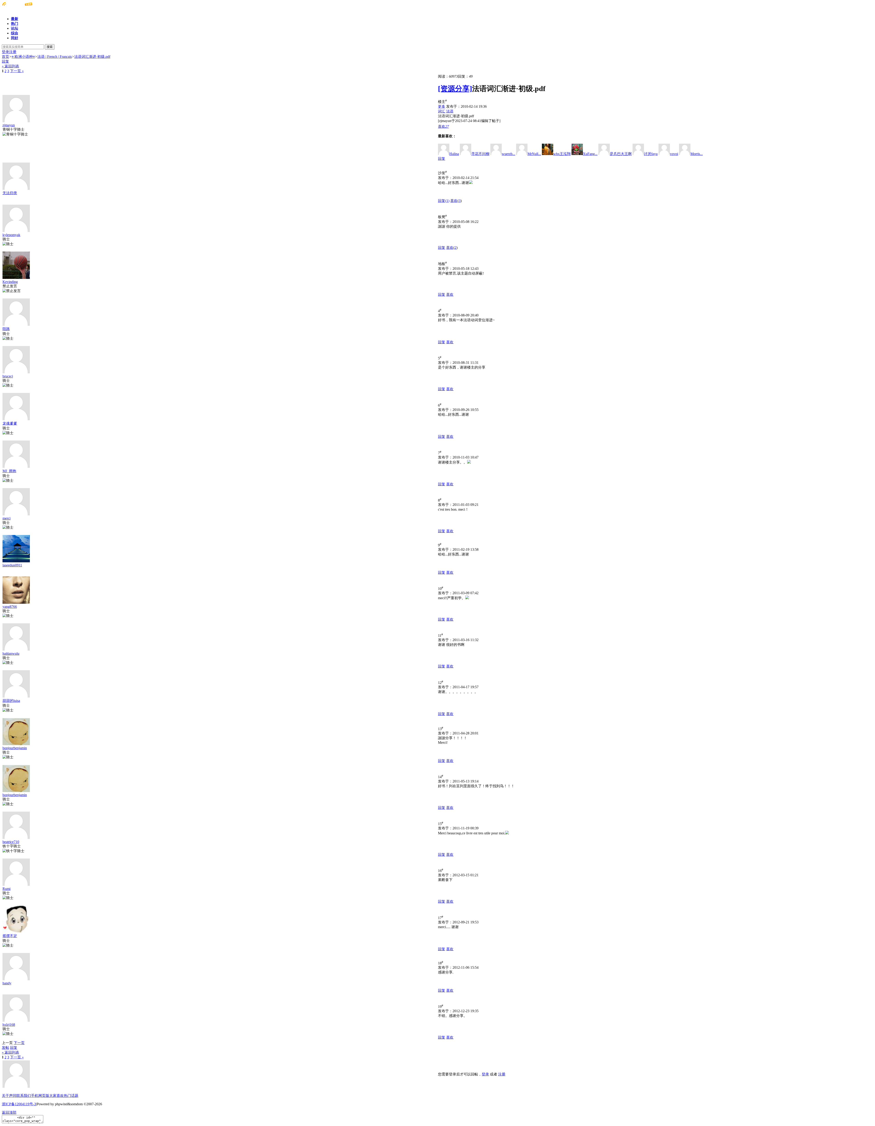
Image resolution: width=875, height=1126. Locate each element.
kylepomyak (11, 235)
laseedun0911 (12, 565)
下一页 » (17, 71)
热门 (14, 23)
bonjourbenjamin (15, 748)
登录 (5, 52)
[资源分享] (455, 88)
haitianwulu (11, 653)
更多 (441, 106)
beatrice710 (11, 842)
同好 (14, 38)
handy (7, 983)
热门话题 (71, 1096)
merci (6, 518)
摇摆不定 (10, 936)
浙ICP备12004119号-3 (19, 1104)
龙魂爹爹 (10, 423)
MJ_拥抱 (9, 471)
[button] (443, 126)
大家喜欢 (56, 1096)
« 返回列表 (10, 66)
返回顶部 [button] (9, 1112)
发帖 (5, 1048)
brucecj (8, 376)
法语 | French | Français (54, 57)
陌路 (6, 329)
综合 (14, 33)
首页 (5, 57)
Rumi (6, 889)
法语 (449, 111)
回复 (5, 61)
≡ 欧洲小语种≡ (23, 57)
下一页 (19, 1043)
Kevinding (10, 282)
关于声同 (9, 1096)
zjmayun (9, 125)
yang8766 (10, 607)
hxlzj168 (9, 1025)
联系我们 (23, 1096)
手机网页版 (40, 1096)
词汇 (441, 111)
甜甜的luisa (11, 701)
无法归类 (10, 193)
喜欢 (454, 201)
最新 (14, 19)
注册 (12, 52)
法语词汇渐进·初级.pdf (92, 57)
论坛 (14, 28)
